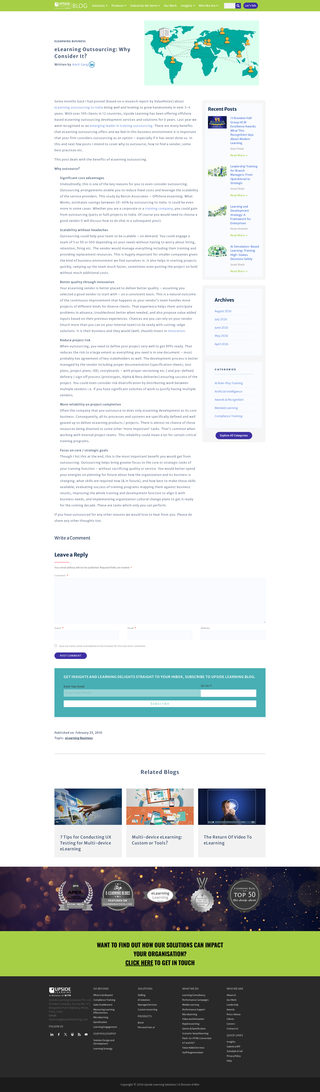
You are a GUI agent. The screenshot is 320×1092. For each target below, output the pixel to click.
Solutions (98, 5)
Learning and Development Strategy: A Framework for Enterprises (240, 215)
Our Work (170, 5)
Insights (186, 5)
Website (205, 628)
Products (117, 5)
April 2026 (221, 344)
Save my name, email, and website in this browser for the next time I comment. (102, 646)
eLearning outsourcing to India (78, 107)
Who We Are (207, 5)
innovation (176, 331)
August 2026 (223, 311)
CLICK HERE (139, 962)
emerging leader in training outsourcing (121, 126)
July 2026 (221, 319)
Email (132, 628)
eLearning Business (70, 41)
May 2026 (221, 336)
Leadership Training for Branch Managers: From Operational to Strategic (244, 175)
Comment (61, 575)
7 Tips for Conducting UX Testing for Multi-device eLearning (85, 842)
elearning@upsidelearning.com (68, 1019)
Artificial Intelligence (228, 391)
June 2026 (221, 327)
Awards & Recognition (229, 399)
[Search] (238, 6)
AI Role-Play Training (229, 383)
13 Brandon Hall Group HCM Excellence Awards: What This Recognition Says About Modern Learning (243, 130)
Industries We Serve (143, 5)
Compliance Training (228, 416)
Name (59, 628)
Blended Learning (226, 408)
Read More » (239, 155)
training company (159, 208)
